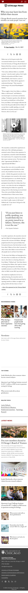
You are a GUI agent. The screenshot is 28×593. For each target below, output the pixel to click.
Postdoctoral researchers (8, 410)
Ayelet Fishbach (5, 405)
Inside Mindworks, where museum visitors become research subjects (13, 376)
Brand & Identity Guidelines (8, 575)
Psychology (19, 410)
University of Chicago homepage (10, 570)
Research (3, 412)
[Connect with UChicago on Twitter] (8, 582)
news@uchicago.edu (6, 566)
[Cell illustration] (5, 528)
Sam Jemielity (10, 47)
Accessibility (4, 577)
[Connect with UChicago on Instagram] (5, 582)
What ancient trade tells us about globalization (10, 392)
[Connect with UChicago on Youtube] (15, 582)
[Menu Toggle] (25, 2)
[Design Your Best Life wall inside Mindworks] (14, 469)
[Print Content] (20, 54)
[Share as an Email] (17, 54)
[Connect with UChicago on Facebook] (2, 582)
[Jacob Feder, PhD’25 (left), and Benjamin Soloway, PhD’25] (14, 493)
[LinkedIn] (14, 54)
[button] (14, 125)
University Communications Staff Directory (12, 572)
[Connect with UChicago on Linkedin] (12, 582)
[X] (11, 54)
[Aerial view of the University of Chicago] (14, 430)
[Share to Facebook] (8, 54)
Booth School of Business (8, 407)
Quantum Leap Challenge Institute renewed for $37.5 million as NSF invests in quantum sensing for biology (14, 384)
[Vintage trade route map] (5, 516)
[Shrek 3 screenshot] (5, 540)
